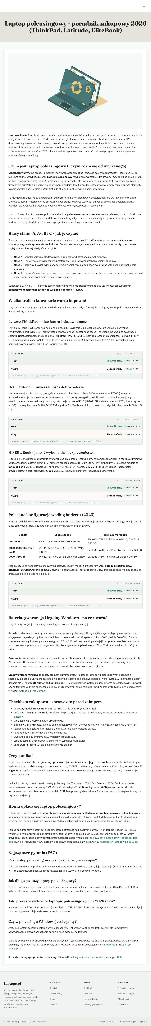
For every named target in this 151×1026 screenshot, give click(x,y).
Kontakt (53, 1004)
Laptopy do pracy (91, 999)
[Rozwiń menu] (143, 5)
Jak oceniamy (56, 993)
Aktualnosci (123, 999)
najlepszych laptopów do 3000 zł (118, 841)
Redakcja (54, 988)
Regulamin (142, 1021)
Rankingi (88, 988)
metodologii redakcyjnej (32, 691)
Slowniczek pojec (126, 993)
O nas (52, 999)
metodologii (108, 944)
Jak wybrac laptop (126, 988)
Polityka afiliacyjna (128, 1021)
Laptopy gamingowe (93, 1004)
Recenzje (88, 993)
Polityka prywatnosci (108, 1021)
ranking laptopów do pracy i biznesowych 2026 (96, 957)
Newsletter (123, 1004)
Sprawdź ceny (132, 360)
